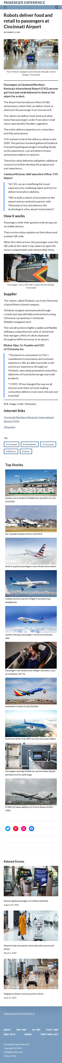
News (7, 1029)
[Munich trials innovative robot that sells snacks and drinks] (31, 926)
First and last (49, 1034)
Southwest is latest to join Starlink (21, 706)
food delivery (29, 444)
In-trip (36, 1029)
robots (26, 451)
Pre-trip (21, 1029)
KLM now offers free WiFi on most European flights (30, 738)
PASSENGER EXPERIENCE (24, 2)
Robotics (11, 451)
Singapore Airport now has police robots (24, 993)
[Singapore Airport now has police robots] (31, 974)
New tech (9, 1034)
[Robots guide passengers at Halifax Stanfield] (31, 881)
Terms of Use (10, 1056)
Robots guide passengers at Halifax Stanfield (26, 900)
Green (28, 1034)
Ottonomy (9, 427)
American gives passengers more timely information (30, 566)
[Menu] (6, 7)
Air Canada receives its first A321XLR (23, 533)
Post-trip (52, 1029)
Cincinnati (11, 444)
